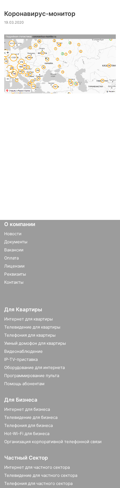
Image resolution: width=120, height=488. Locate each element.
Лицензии (14, 266)
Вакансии (13, 250)
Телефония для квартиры (30, 335)
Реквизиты (15, 274)
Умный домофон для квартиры (35, 343)
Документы (15, 241)
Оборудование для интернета (34, 367)
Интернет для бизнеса (27, 409)
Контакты (13, 282)
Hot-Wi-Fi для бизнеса (26, 433)
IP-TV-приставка (21, 359)
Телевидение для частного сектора (40, 475)
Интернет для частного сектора (37, 467)
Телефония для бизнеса (28, 425)
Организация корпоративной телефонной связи (53, 441)
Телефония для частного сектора (38, 483)
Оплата (11, 258)
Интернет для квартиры (28, 319)
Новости (12, 233)
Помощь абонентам (24, 383)
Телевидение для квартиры (32, 327)
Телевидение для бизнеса (30, 417)
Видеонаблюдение (23, 351)
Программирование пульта (31, 375)
